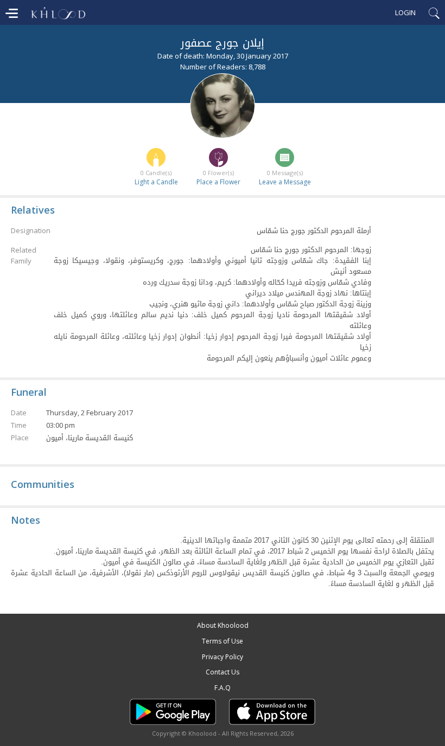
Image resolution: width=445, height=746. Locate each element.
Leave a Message (285, 181)
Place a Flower (218, 181)
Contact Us (222, 672)
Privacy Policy (222, 656)
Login (405, 12)
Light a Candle (156, 181)
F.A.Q (222, 687)
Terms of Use (222, 641)
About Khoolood (223, 625)
